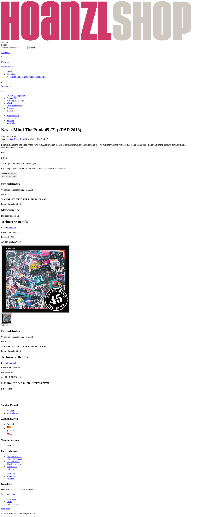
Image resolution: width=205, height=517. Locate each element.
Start (11, 139)
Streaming (11, 108)
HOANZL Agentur (15, 459)
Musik (9, 103)
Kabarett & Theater (15, 101)
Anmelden (11, 74)
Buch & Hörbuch (14, 106)
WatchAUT (12, 466)
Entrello (10, 469)
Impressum (11, 499)
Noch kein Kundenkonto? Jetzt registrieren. (26, 77)
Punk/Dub (11, 227)
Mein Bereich (13, 115)
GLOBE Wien (13, 461)
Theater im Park (14, 464)
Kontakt (10, 120)
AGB (9, 501)
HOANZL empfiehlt (16, 96)
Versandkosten (13, 123)
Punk (22, 139)
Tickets (10, 111)
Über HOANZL (14, 456)
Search (4, 45)
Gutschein (11, 118)
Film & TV (12, 98)
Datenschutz (12, 504)
